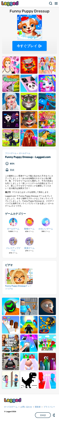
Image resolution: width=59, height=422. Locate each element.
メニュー (56, 3)
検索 (51, 3)
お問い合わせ (26, 407)
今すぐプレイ (27, 46)
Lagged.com (13, 400)
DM (54, 415)
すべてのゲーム (11, 407)
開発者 (38, 407)
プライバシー (49, 407)
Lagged (10, 3)
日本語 (43, 415)
